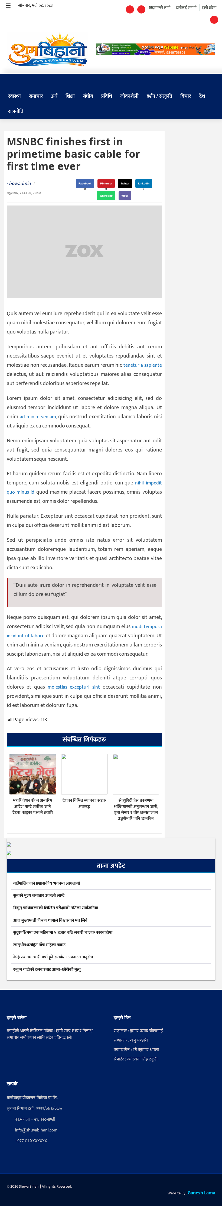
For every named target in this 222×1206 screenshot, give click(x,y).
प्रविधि (106, 96)
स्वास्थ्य (14, 96)
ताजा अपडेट (111, 865)
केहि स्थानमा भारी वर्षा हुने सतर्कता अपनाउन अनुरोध (53, 957)
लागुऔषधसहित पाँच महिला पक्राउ (39, 945)
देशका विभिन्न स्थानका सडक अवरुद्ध (84, 804)
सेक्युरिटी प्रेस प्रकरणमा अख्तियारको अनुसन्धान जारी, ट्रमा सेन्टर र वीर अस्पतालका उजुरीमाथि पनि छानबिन (136, 810)
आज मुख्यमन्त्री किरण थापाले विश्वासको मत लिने (50, 920)
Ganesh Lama (201, 1193)
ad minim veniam (38, 417)
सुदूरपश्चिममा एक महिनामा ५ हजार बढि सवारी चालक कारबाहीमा (62, 932)
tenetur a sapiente (142, 365)
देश (202, 96)
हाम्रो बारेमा (209, 8)
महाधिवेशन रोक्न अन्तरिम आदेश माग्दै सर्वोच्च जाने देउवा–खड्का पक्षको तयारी (32, 807)
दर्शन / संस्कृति (159, 96)
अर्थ (54, 96)
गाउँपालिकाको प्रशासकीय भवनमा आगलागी (46, 883)
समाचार (36, 96)
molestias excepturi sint (74, 687)
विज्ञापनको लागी (159, 8)
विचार (185, 96)
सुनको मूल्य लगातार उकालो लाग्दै (38, 895)
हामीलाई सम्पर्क (186, 8)
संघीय (88, 96)
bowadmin (20, 184)
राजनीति (15, 111)
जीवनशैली (129, 96)
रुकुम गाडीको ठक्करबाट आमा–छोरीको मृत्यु (47, 969)
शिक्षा (70, 96)
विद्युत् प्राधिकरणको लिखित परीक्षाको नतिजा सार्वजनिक (55, 908)
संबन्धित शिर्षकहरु (84, 739)
